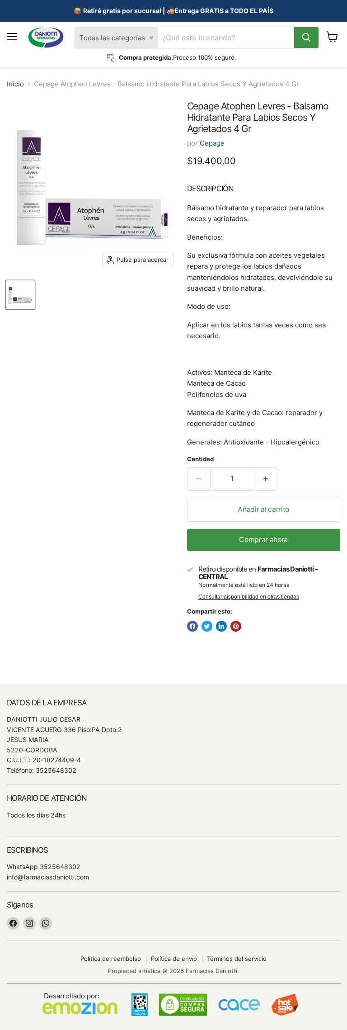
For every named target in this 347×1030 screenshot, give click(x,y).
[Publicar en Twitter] (207, 626)
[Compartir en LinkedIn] (221, 626)
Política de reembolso (110, 958)
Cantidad (200, 459)
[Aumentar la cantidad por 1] (265, 479)
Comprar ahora (263, 539)
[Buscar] (306, 37)
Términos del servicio (237, 958)
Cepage (212, 143)
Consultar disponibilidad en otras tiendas (248, 597)
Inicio (15, 84)
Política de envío (174, 958)
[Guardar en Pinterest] (235, 626)
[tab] (263, 189)
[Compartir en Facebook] (192, 626)
